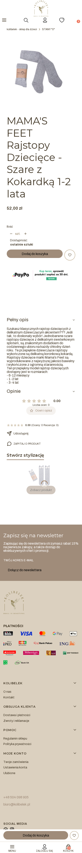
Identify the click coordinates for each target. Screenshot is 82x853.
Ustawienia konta (15, 767)
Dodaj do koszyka (35, 254)
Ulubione (9, 773)
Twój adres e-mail (18, 560)
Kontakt (9, 697)
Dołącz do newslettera (24, 570)
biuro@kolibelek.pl (16, 804)
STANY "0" (48, 29)
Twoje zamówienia (15, 762)
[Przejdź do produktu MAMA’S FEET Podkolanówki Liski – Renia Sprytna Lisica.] (41, 475)
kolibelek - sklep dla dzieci (22, 29)
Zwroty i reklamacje (16, 720)
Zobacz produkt (41, 490)
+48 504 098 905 (16, 797)
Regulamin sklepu (15, 738)
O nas (7, 691)
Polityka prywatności (17, 744)
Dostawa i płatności (16, 715)
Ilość (10, 226)
